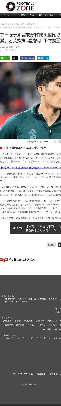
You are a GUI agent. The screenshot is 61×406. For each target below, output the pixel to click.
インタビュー (9, 15)
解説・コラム (27, 15)
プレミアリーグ (12, 338)
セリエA (57, 338)
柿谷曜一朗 (10, 298)
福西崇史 (32, 298)
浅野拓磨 (7, 320)
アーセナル (10, 50)
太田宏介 (42, 298)
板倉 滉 (18, 320)
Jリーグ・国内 (46, 15)
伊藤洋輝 (40, 320)
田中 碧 (42, 325)
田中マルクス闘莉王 (18, 301)
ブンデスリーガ (43, 338)
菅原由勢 (9, 325)
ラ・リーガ (28, 338)
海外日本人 (7, 317)
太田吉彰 (52, 298)
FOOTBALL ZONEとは (22, 373)
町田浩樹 (47, 329)
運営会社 (41, 373)
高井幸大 (32, 325)
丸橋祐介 (22, 298)
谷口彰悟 (53, 325)
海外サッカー (10, 335)
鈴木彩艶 (20, 325)
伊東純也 (28, 320)
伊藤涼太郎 (52, 320)
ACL (57, 312)
